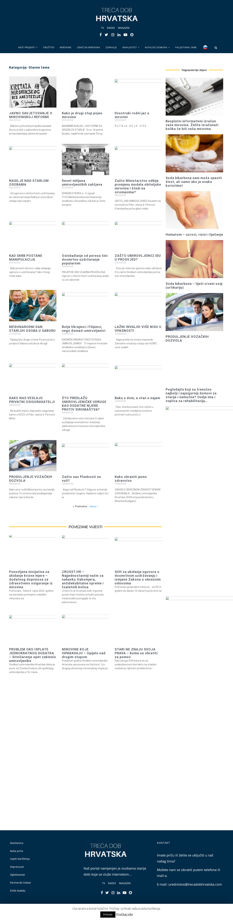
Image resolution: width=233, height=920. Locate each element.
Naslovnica (16, 843)
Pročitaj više (124, 914)
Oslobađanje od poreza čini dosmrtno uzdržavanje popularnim (85, 259)
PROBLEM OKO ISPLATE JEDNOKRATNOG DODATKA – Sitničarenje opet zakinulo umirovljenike (32, 655)
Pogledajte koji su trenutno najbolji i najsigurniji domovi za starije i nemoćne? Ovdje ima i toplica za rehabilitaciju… (191, 395)
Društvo (48, 47)
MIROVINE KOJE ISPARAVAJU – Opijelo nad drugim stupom (84, 653)
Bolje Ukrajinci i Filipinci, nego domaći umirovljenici (83, 329)
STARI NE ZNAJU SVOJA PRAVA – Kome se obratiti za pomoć (136, 653)
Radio (111, 27)
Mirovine (66, 47)
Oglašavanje (17, 874)
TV (102, 27)
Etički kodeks (17, 890)
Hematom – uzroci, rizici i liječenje (194, 234)
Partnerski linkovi (20, 882)
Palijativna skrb (186, 47)
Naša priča (16, 851)
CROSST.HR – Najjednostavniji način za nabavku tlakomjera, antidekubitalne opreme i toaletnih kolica (83, 579)
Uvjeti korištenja (20, 858)
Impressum (17, 866)
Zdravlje (111, 47)
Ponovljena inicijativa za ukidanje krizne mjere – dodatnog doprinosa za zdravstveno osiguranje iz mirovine (31, 579)
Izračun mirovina (88, 47)
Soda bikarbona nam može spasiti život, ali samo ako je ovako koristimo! (194, 181)
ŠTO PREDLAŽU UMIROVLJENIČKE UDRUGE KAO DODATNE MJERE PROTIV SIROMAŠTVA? (84, 403)
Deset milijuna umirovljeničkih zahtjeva (82, 182)
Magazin (124, 27)
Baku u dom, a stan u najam (137, 398)
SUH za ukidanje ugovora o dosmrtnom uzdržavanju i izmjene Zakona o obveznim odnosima (138, 577)
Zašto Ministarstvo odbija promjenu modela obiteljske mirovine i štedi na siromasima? (138, 186)
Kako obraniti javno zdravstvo (131, 478)
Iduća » (94, 506)
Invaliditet (129, 47)
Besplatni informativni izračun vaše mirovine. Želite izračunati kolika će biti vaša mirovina (192, 125)
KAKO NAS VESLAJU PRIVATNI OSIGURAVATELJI (32, 400)
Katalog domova (156, 47)
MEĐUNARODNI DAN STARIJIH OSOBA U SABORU (32, 329)
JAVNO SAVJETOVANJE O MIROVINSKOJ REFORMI (30, 115)
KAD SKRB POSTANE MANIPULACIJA (25, 257)
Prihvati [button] (107, 914)
